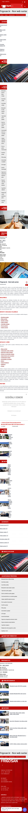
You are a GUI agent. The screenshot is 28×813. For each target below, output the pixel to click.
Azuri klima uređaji (3, 115)
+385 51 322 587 (5, 711)
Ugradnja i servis (3, 213)
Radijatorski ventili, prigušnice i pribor (3, 207)
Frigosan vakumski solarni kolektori (3, 194)
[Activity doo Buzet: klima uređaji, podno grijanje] (3, 515)
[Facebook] (22, 2)
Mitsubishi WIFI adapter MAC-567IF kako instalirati (12, 447)
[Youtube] (25, 2)
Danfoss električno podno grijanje (3, 136)
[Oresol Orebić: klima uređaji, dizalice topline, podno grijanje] (3, 492)
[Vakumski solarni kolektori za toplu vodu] (3, 477)
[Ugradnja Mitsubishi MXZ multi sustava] (3, 468)
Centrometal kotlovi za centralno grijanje (3, 144)
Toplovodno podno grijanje (3, 129)
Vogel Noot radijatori (3, 200)
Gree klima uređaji (3, 111)
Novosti (3, 449)
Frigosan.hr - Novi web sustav (9, 305)
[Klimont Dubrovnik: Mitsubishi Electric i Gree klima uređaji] (3, 527)
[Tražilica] (25, 6)
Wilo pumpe (3, 168)
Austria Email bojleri (3, 180)
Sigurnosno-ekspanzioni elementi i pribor (3, 186)
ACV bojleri (3, 176)
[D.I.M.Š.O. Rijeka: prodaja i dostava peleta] (3, 537)
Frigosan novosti (3, 307)
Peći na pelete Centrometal (3, 159)
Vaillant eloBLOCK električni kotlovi (3, 152)
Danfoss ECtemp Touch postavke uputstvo (11, 445)
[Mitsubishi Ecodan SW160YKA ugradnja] (3, 460)
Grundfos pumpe (3, 165)
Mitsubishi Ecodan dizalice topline (3, 122)
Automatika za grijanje (3, 172)
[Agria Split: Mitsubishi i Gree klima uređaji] (3, 504)
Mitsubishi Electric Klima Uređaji (3, 105)
